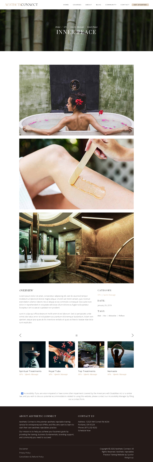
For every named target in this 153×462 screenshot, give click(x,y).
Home (57, 27)
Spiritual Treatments (30, 371)
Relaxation (112, 316)
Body (99, 316)
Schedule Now (84, 430)
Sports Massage (77, 27)
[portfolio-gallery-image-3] (76, 248)
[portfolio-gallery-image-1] (76, 100)
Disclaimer (23, 448)
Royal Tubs (55, 371)
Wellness (122, 316)
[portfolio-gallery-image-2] (76, 174)
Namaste (112, 371)
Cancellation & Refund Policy (31, 456)
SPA (65, 27)
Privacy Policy (24, 452)
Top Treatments (86, 371)
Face (104, 316)
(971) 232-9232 (91, 427)
